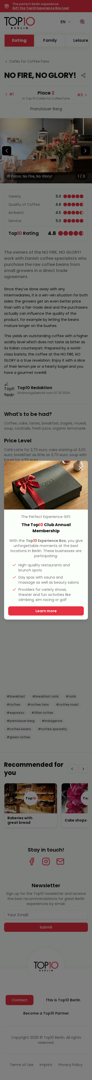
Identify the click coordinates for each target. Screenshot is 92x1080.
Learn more (46, 610)
